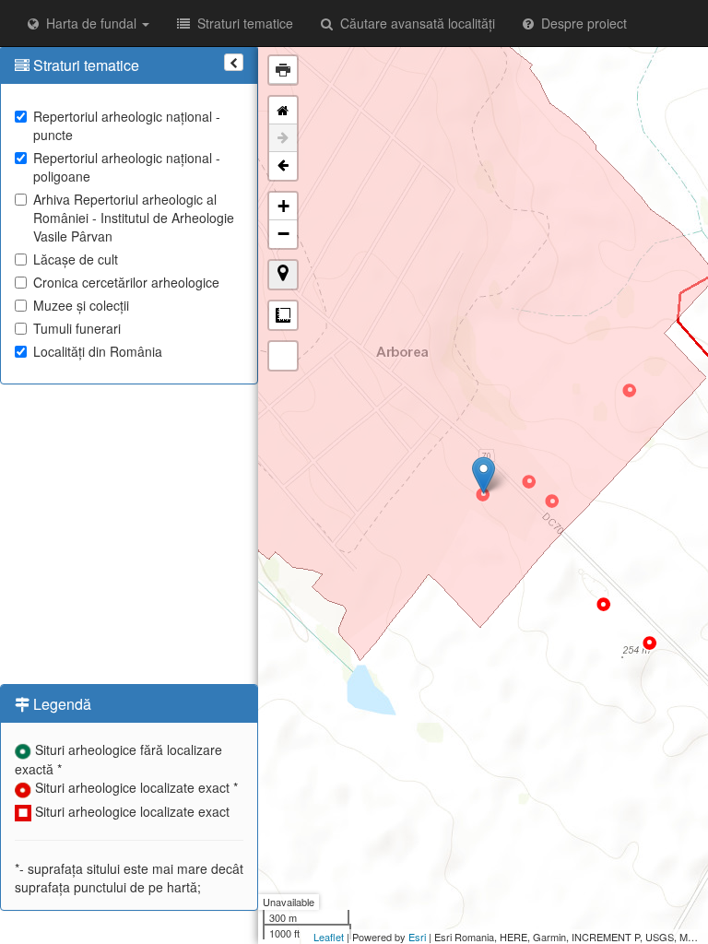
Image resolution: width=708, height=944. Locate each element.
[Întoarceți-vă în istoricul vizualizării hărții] (283, 166)
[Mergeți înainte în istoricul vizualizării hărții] (283, 138)
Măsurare (283, 315)
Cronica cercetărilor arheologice (126, 282)
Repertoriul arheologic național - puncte (126, 125)
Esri (417, 936)
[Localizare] (283, 275)
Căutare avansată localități (414, 23)
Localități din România (97, 351)
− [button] (283, 233)
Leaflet (328, 936)
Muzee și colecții (81, 305)
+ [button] (283, 206)
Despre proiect (580, 23)
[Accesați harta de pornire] (283, 110)
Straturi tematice (241, 23)
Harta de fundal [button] (89, 23)
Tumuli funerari (77, 328)
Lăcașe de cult (75, 259)
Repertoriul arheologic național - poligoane (126, 166)
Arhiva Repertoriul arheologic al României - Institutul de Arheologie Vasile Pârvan (133, 217)
